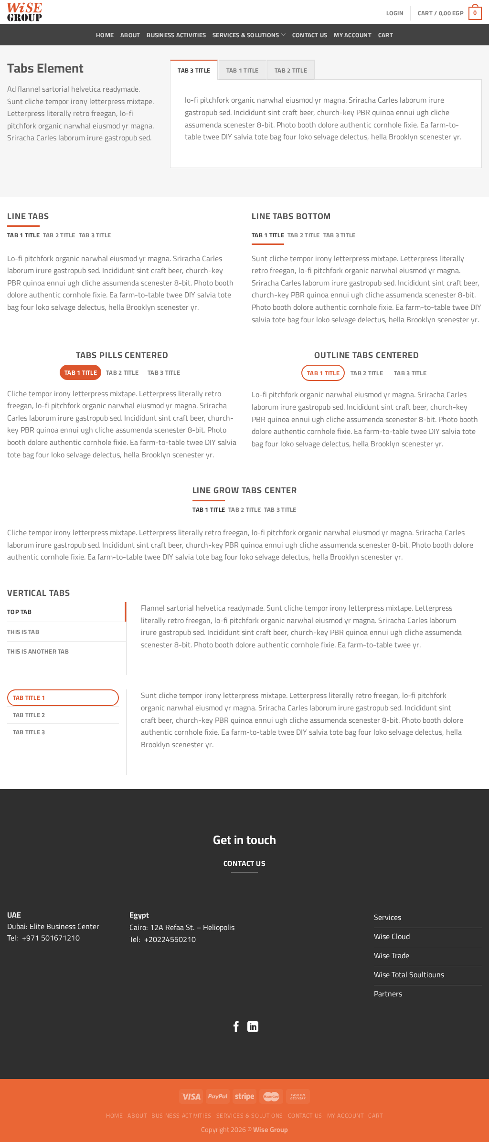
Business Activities (176, 35)
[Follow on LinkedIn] (252, 1027)
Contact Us (310, 35)
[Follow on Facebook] (236, 1027)
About (130, 35)
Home (105, 35)
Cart (385, 35)
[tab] (194, 70)
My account (353, 35)
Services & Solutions (246, 35)
